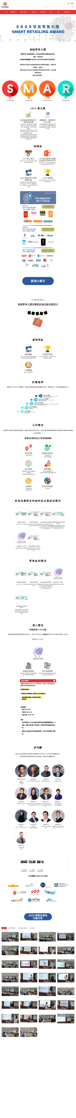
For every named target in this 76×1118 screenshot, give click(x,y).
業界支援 (43, 12)
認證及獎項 (67, 12)
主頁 (6, 12)
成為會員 (34, 12)
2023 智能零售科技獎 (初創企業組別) (32, 871)
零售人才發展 (23, 12)
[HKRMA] (10, 4)
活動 (58, 12)
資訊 (51, 12)
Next (73, 91)
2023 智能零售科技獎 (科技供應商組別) (40, 871)
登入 (72, 3)
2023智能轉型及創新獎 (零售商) (24, 871)
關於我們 (13, 12)
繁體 (69, 3)
